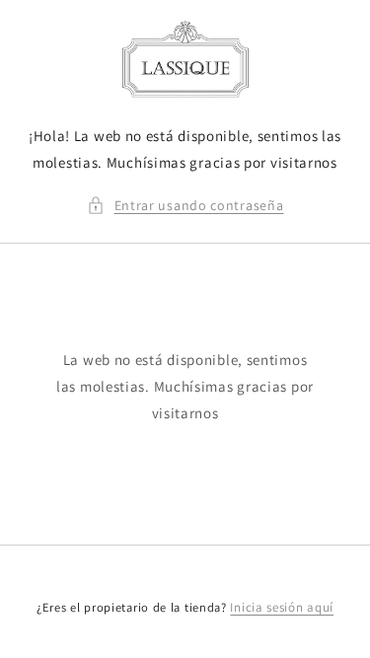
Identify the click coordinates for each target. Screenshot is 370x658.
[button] (185, 205)
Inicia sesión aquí (281, 607)
